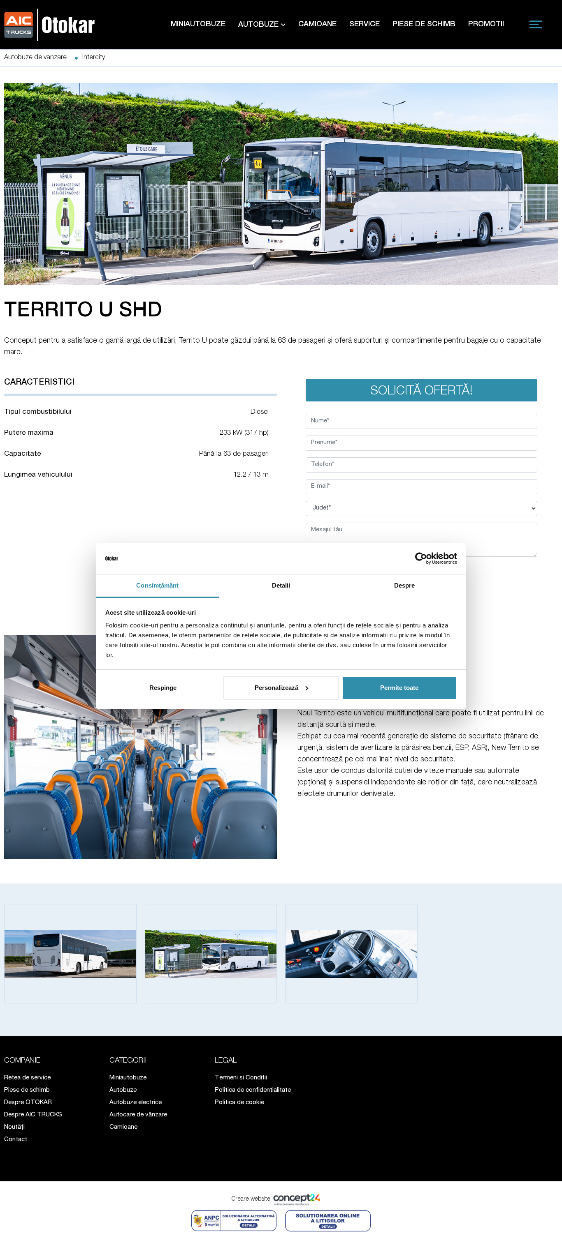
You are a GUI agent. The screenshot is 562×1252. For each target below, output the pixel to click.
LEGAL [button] (226, 1061)
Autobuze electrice (135, 1103)
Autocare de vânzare (138, 1115)
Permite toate (399, 687)
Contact (15, 1140)
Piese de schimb (27, 1090)
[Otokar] (51, 24)
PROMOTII (486, 24)
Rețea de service (27, 1078)
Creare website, (252, 1199)
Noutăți (14, 1127)
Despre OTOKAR (28, 1103)
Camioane (123, 1127)
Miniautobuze (127, 1078)
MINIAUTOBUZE (198, 24)
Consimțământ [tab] (157, 585)
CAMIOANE (317, 24)
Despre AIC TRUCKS (33, 1115)
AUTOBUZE (259, 25)
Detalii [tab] (281, 585)
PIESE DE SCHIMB (423, 24)
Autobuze (123, 1090)
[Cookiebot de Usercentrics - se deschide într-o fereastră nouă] (421, 558)
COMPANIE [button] (22, 1061)
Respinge (162, 687)
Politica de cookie (239, 1103)
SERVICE (364, 24)
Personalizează (276, 687)
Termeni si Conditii (241, 1078)
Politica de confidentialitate (253, 1090)
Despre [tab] (404, 585)
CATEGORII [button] (127, 1061)
